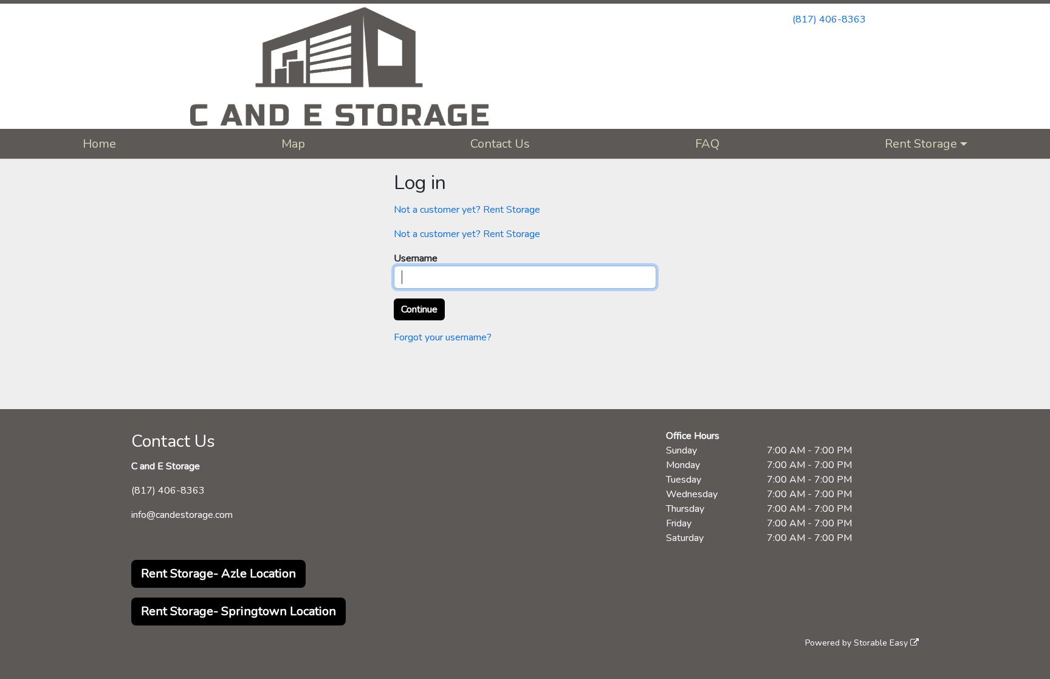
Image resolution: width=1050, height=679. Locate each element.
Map (293, 144)
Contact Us (500, 144)
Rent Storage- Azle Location (218, 573)
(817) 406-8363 (829, 19)
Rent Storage (921, 144)
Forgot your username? (443, 337)
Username (415, 258)
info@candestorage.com (182, 515)
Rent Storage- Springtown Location (238, 611)
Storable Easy (882, 643)
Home (99, 144)
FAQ (707, 144)
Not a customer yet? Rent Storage (467, 209)
